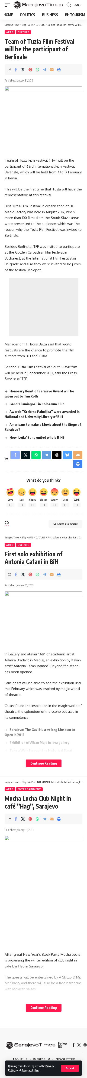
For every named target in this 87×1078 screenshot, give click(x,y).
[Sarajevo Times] (39, 4)
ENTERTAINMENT (29, 789)
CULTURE (23, 32)
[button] (70, 1068)
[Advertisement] (43, 307)
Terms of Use (30, 1070)
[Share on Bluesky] (67, 455)
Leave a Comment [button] (67, 523)
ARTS (10, 32)
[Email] (51, 69)
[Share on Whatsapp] (37, 69)
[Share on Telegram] (44, 69)
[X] (79, 1045)
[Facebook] (73, 1045)
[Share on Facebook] (16, 69)
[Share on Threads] (56, 455)
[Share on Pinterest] (30, 69)
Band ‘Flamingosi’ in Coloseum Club (37, 404)
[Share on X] (23, 69)
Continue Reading (43, 763)
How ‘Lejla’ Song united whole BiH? (37, 437)
